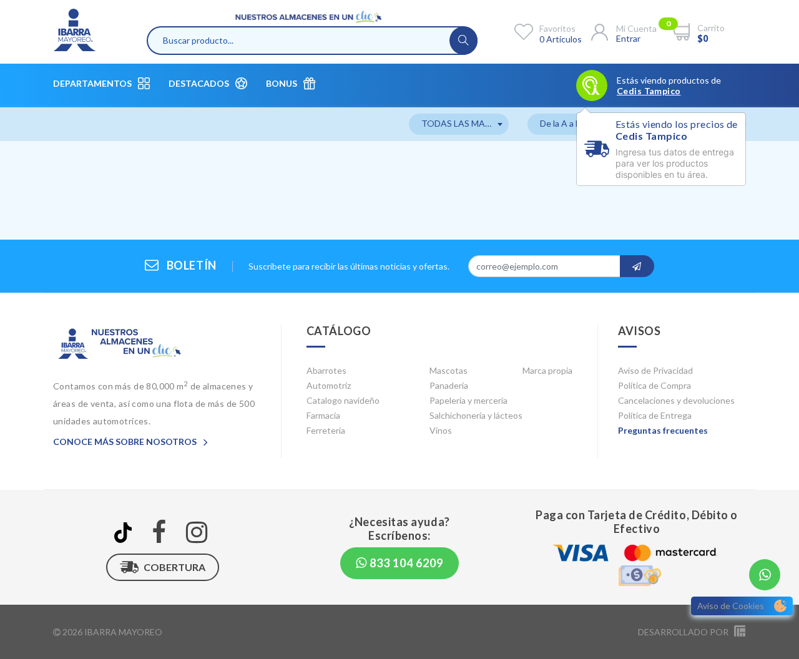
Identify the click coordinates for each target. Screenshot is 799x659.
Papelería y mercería (468, 400)
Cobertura (174, 567)
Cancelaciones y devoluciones (676, 400)
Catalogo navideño (343, 400)
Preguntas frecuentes (663, 430)
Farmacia (323, 415)
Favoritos (557, 28)
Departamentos (92, 83)
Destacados (199, 83)
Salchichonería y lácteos (475, 415)
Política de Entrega (655, 415)
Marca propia (547, 370)
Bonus (281, 83)
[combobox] (459, 124)
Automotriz (328, 385)
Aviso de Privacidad (655, 370)
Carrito (711, 27)
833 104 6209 (405, 563)
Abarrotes (326, 370)
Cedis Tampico (648, 91)
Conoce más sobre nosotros (126, 441)
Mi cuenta (636, 28)
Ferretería (325, 430)
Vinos (440, 430)
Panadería (448, 385)
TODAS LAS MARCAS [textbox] (464, 123)
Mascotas (448, 370)
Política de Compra (654, 385)
